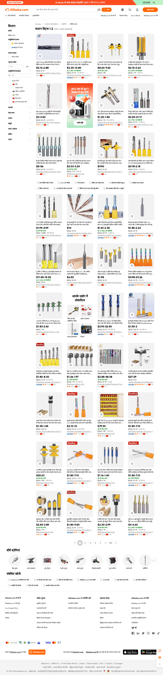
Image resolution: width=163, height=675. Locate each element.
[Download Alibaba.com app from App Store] (130, 652)
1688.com (55, 663)
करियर (7, 618)
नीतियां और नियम (42, 627)
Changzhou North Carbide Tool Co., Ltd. (80, 233)
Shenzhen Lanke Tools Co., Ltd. (140, 124)
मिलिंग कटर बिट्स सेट (98, 183)
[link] (159, 650)
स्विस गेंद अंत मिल (33, 585)
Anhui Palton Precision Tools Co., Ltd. (49, 285)
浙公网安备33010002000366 (123, 671)
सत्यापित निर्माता (73, 603)
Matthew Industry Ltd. (75, 174)
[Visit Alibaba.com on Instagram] (148, 633)
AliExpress (45, 663)
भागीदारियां (134, 623)
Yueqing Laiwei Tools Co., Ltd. (47, 332)
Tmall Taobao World (69, 663)
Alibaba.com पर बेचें (138, 603)
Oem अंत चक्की (65, 183)
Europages (118, 663)
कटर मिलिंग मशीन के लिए (46, 183)
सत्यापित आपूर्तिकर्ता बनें (138, 618)
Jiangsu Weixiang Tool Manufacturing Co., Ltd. (141, 233)
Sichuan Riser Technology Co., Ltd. (141, 332)
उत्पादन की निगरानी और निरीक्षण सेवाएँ (48, 623)
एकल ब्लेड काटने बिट (122, 580)
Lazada (81, 663)
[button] (98, 9)
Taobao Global (92, 663)
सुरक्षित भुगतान (41, 603)
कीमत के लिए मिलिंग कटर (65, 580)
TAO (101, 663)
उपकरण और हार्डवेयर (51, 24)
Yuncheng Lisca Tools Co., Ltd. (109, 75)
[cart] (130, 10)
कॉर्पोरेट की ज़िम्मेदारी (11, 613)
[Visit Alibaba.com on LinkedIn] (138, 633)
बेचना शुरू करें (135, 608)
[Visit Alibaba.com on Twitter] (143, 633)
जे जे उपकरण (80, 183)
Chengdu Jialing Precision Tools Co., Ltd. (49, 172)
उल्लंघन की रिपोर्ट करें (106, 627)
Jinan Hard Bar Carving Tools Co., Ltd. (141, 283)
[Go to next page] (115, 543)
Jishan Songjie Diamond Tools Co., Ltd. (141, 172)
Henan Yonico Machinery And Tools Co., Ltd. (80, 283)
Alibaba (38, 24)
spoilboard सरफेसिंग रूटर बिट (20, 580)
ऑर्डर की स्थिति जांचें (137, 613)
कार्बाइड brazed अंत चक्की (88, 580)
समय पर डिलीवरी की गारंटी (45, 613)
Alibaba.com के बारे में (13, 598)
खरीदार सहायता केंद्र (106, 603)
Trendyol (108, 663)
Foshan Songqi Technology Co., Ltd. (111, 122)
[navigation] (19, 283)
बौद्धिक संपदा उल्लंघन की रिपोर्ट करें (110, 623)
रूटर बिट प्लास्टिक (141, 580)
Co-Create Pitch (11, 608)
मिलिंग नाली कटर (44, 188)
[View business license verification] (104, 671)
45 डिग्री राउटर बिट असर (44, 580)
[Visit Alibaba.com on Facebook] (132, 633)
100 (110, 543)
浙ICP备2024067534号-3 (147, 671)
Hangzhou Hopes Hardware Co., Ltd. (141, 75)
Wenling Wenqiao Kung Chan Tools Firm (111, 172)
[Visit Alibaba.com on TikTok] (158, 633)
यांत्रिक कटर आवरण (138, 183)
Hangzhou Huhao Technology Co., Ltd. (111, 235)
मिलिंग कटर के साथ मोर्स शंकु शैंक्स (89, 188)
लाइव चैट (103, 608)
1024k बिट (106, 580)
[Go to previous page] (75, 543)
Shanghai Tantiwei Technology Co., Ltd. (111, 283)
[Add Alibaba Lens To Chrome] (37, 652)
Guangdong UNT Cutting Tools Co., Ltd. (49, 73)
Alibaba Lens (15, 652)
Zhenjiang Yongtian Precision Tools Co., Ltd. (80, 75)
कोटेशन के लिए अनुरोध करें (76, 608)
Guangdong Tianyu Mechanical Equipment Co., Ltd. (49, 235)
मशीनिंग (64, 24)
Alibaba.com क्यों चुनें (12, 603)
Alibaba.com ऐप (92, 652)
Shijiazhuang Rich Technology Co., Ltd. (49, 122)
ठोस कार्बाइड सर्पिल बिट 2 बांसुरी (115, 188)
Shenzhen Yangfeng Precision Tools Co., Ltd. (111, 332)
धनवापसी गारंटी (41, 608)
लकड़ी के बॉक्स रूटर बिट (52, 585)
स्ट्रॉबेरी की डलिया (16, 585)
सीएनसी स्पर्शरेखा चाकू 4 (118, 183)
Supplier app (77, 652)
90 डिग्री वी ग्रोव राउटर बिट (64, 188)
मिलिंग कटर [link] (73, 24)
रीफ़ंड (101, 618)
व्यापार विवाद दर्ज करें (106, 613)
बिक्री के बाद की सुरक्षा (43, 618)
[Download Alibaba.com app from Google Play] (149, 652)
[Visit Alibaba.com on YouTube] (153, 633)
